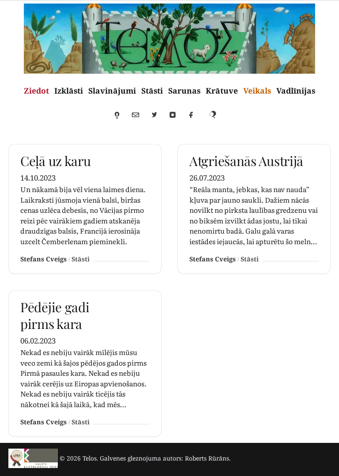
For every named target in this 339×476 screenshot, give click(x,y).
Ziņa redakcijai (139, 118)
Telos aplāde (121, 118)
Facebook (195, 118)
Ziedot (36, 90)
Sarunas (184, 90)
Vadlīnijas (295, 90)
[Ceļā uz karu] (85, 208)
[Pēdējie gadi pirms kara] (85, 363)
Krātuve (222, 90)
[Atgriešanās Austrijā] (254, 208)
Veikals (257, 90)
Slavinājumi (112, 90)
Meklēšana (216, 118)
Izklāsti (68, 90)
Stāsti (152, 90)
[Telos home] (33, 458)
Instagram (176, 118)
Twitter (158, 118)
